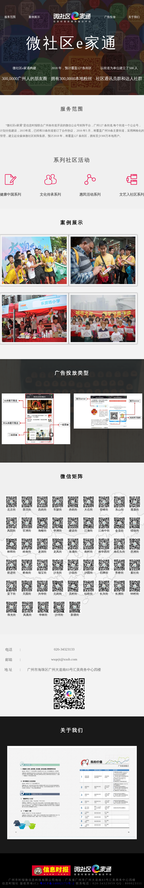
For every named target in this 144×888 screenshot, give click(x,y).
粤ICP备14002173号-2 (57, 883)
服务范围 (10, 16)
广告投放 (110, 16)
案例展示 (34, 16)
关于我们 (134, 16)
